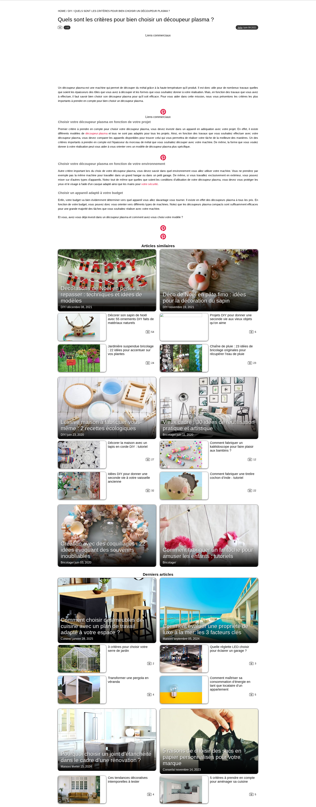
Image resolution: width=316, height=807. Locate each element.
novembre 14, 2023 (188, 769)
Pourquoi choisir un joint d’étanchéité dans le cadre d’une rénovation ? (106, 757)
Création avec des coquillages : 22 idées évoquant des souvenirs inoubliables (103, 550)
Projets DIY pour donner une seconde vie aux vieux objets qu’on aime (231, 319)
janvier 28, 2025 (82, 638)
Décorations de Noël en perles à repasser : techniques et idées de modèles (101, 294)
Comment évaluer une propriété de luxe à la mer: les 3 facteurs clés (205, 629)
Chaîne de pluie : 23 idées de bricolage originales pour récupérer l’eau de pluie (231, 350)
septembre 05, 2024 (187, 638)
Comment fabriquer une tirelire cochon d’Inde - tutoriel (232, 476)
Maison (167, 638)
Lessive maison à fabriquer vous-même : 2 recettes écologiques (101, 425)
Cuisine (66, 638)
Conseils (168, 769)
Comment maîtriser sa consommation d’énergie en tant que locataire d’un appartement (230, 683)
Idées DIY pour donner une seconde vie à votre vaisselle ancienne (129, 477)
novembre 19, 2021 (181, 307)
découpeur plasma (96, 133)
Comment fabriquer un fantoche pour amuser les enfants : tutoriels (208, 553)
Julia (240, 27)
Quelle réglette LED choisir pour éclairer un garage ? (229, 649)
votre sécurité (149, 184)
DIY (70, 11)
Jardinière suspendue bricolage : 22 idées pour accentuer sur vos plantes (131, 350)
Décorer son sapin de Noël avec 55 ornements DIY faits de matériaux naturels (131, 319)
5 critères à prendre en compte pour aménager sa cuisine (232, 779)
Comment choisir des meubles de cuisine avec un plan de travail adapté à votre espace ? (102, 626)
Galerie (158, 109)
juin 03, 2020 (83, 562)
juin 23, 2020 (75, 434)
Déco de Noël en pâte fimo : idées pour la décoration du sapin (204, 297)
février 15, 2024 (82, 766)
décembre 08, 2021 (79, 307)
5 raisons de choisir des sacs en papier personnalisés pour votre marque (202, 757)
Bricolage (169, 434)
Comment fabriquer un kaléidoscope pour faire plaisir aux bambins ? (231, 446)
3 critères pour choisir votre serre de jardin (128, 649)
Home (62, 11)
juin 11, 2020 (185, 434)
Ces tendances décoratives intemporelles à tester (128, 779)
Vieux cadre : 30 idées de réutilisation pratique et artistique (209, 425)
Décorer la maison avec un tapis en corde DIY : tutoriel (128, 444)
